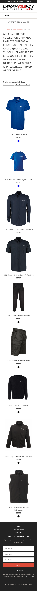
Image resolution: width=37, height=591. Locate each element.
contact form (30, 576)
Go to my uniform (18, 530)
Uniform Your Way (15, 584)
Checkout (28, 1)
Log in (7, 1)
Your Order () (18, 1)
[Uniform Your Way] (18, 8)
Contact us (18, 532)
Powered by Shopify (26, 584)
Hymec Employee (18, 22)
